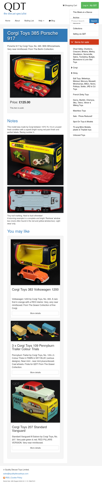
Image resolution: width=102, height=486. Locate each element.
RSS (7, 477)
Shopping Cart (70, 5)
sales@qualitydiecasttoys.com (15, 473)
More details (35, 313)
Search (94, 20)
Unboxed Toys (79, 135)
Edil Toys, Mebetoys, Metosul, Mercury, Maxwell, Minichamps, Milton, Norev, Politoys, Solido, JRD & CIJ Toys (84, 83)
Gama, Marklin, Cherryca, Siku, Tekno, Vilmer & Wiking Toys (84, 103)
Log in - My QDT (90, 5)
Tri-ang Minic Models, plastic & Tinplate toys (82, 128)
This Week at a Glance (82, 12)
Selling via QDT (79, 33)
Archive (76, 17)
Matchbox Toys (79, 110)
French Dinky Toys (81, 94)
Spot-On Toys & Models (83, 121)
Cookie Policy (16, 477)
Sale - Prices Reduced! (82, 116)
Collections (77, 28)
